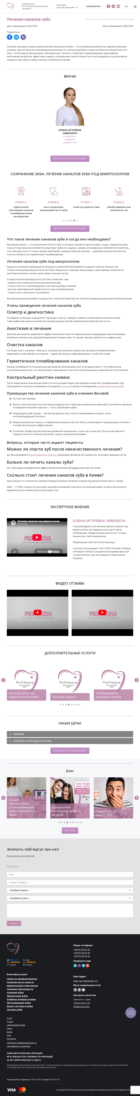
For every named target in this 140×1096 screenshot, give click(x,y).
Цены (9, 1031)
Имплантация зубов (17, 998)
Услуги (96, 19)
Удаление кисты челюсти (20, 985)
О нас (9, 1021)
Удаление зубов (15, 995)
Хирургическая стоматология (22, 988)
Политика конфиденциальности (22, 1045)
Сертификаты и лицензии (18, 1049)
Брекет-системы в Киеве (20, 1009)
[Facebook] (9, 37)
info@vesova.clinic (81, 1009)
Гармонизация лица (16, 1027)
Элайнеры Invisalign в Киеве (21, 1002)
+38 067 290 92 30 (81, 952)
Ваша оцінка (12, 869)
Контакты (11, 1041)
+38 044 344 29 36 (93, 6)
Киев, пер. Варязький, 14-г (67, 7)
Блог (9, 1038)
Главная (88, 19)
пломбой (101, 389)
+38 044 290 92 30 (81, 1006)
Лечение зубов (107, 19)
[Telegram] (16, 37)
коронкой (66, 389)
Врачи (10, 1034)
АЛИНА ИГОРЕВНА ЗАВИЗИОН (99, 523)
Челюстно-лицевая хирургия (22, 981)
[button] (63, 223)
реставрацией (115, 389)
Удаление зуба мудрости (20, 992)
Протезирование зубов (19, 1005)
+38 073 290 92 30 (81, 958)
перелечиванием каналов (42, 457)
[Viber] (23, 37)
